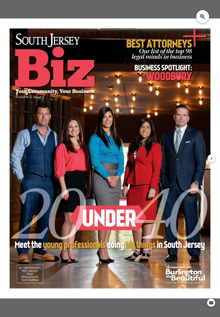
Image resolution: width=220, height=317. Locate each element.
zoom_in (202, 16)
